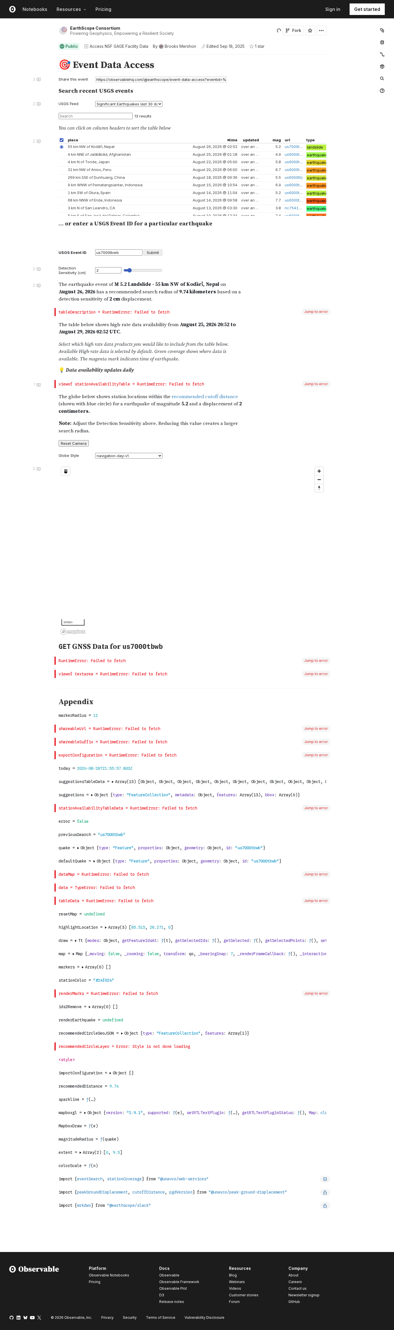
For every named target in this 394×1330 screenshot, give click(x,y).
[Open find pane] (382, 78)
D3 (161, 1295)
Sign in (332, 9)
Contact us (297, 1289)
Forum (234, 1301)
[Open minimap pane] (382, 54)
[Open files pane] (382, 30)
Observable (169, 1275)
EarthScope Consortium (95, 28)
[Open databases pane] (382, 42)
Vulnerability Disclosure (204, 1317)
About (293, 1275)
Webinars (237, 1282)
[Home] (34, 1286)
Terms (160, 1317)
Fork (296, 30)
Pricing (103, 9)
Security (130, 1317)
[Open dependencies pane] (382, 66)
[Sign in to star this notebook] (310, 30)
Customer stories (243, 1295)
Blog (233, 1275)
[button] (51, 57)
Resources (69, 9)
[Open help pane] (382, 91)
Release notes (171, 1301)
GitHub (294, 1301)
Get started (367, 9)
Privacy (107, 1317)
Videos (235, 1288)
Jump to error (316, 311)
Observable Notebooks (109, 1275)
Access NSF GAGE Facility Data (119, 46)
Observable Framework (179, 1282)
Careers (295, 1282)
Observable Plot (173, 1288)
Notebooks (34, 9)
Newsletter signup (304, 1295)
